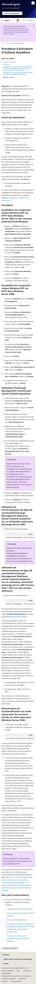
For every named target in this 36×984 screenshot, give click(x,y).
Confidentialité (6, 973)
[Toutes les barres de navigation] (3, 43)
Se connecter (30, 20)
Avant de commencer (9, 62)
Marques (4, 981)
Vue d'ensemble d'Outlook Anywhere (20, 909)
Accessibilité (22, 979)
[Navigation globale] (2, 20)
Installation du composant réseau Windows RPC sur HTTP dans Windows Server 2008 (18, 73)
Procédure (6, 64)
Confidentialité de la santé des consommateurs (16, 976)
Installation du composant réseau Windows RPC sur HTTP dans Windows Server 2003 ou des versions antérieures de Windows (18, 68)
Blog (18, 971)
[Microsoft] (18, 20)
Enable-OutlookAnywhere (19, 617)
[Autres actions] (33, 43)
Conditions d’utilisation (8, 979)
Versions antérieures (7, 971)
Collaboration (27, 971)
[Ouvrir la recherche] (24, 20)
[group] (20, 538)
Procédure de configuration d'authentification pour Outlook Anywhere (18, 938)
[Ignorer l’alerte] (33, 2)
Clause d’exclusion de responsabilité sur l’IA (15, 968)
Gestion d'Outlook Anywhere (15, 43)
